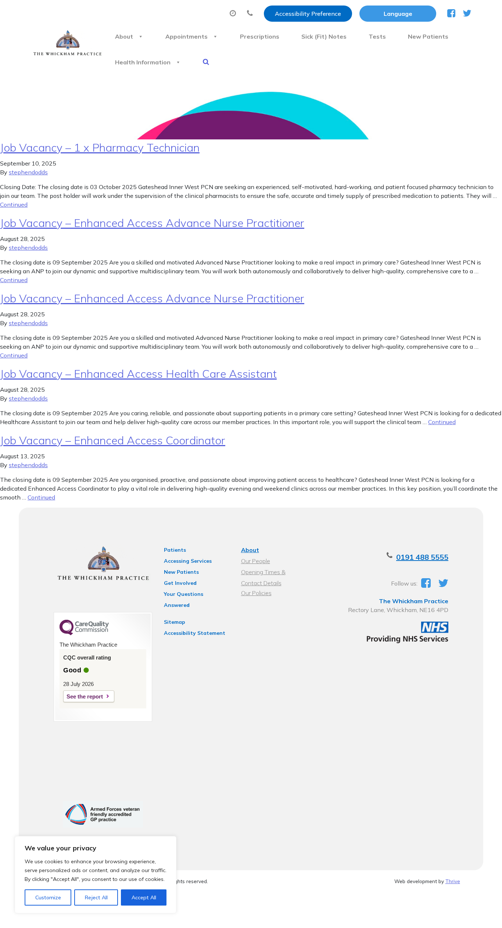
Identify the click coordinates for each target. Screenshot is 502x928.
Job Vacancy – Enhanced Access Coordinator (112, 440)
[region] (95, 874)
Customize (48, 897)
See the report (85, 696)
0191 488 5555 (422, 557)
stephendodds (28, 172)
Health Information (143, 62)
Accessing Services (188, 561)
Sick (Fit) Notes (324, 36)
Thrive (452, 881)
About (124, 36)
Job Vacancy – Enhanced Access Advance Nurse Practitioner (152, 223)
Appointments (186, 36)
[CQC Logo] (84, 633)
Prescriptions (259, 36)
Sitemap (174, 622)
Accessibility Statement (194, 633)
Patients (175, 550)
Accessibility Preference (308, 13)
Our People (255, 561)
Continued (14, 204)
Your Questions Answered (183, 595)
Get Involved (180, 583)
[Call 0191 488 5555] (252, 13)
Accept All (144, 897)
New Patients (428, 36)
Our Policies (256, 593)
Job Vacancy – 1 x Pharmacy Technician (100, 147)
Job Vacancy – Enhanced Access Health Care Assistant (138, 374)
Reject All (96, 897)
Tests (377, 36)
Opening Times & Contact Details (263, 572)
